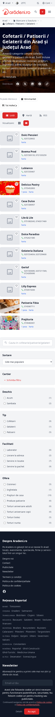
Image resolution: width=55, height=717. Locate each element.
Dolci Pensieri (29, 135)
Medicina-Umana (26, 652)
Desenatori (15, 656)
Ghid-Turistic (8, 652)
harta (23, 142)
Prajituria (27, 319)
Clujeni (31, 615)
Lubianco (27, 168)
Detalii (19, 711)
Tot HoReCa (11, 105)
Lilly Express (28, 286)
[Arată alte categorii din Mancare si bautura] (38, 20)
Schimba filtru (14, 380)
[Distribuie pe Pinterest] (39, 84)
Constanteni (19, 644)
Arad (4, 20)
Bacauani (17, 619)
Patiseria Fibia (30, 303)
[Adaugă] (42, 12)
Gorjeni (24, 635)
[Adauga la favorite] (16, 134)
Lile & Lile (27, 217)
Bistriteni (21, 615)
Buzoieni (41, 627)
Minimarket (30, 99)
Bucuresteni (29, 627)
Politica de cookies (11, 585)
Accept (32, 711)
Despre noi (8, 558)
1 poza (24, 192)
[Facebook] (4, 591)
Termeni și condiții (11, 577)
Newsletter (8, 571)
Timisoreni (15, 606)
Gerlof (25, 267)
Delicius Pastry (30, 184)
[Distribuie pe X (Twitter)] (25, 84)
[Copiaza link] (47, 84)
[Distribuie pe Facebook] (17, 84)
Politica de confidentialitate (28, 704)
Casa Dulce (28, 201)
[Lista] (26, 123)
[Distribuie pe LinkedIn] (32, 84)
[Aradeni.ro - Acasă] (16, 12)
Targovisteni (44, 631)
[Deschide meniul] (49, 12)
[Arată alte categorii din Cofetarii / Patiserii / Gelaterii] (36, 24)
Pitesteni (19, 631)
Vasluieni (47, 619)
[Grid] (19, 123)
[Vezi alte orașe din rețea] (9, 20)
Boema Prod (28, 151)
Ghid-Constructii (31, 648)
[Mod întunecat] (38, 3)
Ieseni (37, 619)
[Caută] (35, 12)
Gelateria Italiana (32, 250)
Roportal (16, 648)
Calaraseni (7, 631)
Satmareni (27, 610)
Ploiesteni (31, 631)
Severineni (43, 635)
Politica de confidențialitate (16, 581)
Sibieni (40, 615)
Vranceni (6, 623)
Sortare (6, 355)
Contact (6, 562)
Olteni (33, 635)
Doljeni (14, 635)
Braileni (17, 627)
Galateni (28, 619)
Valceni (6, 639)
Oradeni (15, 610)
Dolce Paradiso (30, 234)
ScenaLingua (29, 656)
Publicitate (7, 567)
